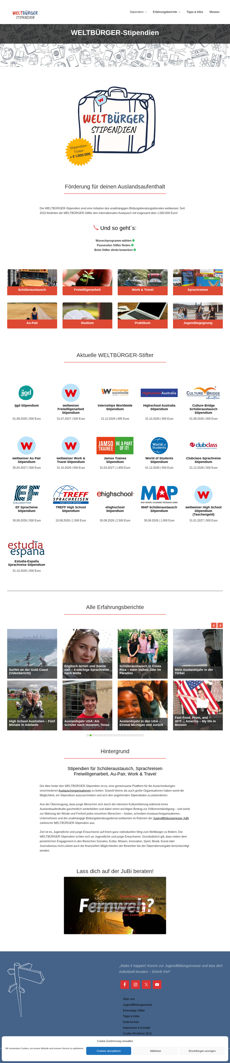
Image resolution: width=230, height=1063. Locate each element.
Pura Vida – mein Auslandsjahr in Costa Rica (140, 723)
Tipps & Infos (131, 1016)
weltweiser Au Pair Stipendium (26, 460)
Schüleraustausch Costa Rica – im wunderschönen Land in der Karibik (87, 721)
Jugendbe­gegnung (197, 323)
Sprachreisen (198, 290)
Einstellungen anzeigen (202, 1050)
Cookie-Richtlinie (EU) (137, 1033)
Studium (87, 323)
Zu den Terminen (160, 903)
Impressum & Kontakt (136, 1027)
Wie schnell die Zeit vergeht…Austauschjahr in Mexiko (198, 671)
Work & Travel (142, 290)
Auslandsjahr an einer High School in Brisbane (140, 671)
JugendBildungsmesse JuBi (171, 818)
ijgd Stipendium (27, 405)
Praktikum (142, 323)
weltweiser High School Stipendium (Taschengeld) (203, 511)
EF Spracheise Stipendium (26, 509)
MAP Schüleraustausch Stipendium (159, 509)
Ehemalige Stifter (134, 1010)
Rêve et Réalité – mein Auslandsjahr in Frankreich (30, 723)
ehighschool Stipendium (115, 509)
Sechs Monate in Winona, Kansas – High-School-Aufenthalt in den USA (28, 669)
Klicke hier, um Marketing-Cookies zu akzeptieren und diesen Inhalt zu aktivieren (115, 905)
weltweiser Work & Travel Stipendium (71, 460)
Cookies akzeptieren (109, 1050)
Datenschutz (131, 1022)
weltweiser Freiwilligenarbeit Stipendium (71, 409)
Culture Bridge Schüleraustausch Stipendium (203, 409)
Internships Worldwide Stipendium (115, 407)
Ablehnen (155, 1050)
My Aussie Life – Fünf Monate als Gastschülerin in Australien (87, 669)
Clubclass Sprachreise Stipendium (203, 460)
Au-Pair (32, 323)
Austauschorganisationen (74, 790)
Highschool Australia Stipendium (159, 407)
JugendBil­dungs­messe (137, 1004)
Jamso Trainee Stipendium (115, 460)
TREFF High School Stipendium (71, 509)
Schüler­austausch (32, 290)
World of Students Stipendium (159, 460)
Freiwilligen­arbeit (87, 290)
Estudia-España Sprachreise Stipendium (26, 563)
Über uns (129, 999)
